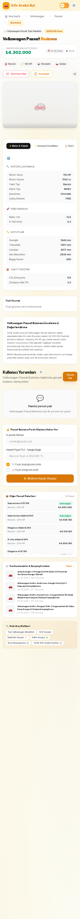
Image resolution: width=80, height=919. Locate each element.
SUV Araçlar (45, 632)
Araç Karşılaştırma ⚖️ (18, 643)
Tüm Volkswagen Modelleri (21, 632)
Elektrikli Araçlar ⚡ (17, 637)
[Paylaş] (74, 74)
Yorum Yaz (70, 376)
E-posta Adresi (15, 435)
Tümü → (69, 566)
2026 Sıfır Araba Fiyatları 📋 (48, 643)
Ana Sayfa (14, 16)
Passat (58, 16)
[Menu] (73, 5)
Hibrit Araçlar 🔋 (40, 637)
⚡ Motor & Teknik (18, 146)
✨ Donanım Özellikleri (46, 146)
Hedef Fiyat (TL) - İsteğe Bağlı (23, 449)
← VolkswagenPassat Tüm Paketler (22, 31)
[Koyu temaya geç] (64, 5)
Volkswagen (37, 16)
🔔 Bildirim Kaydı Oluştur (40, 478)
